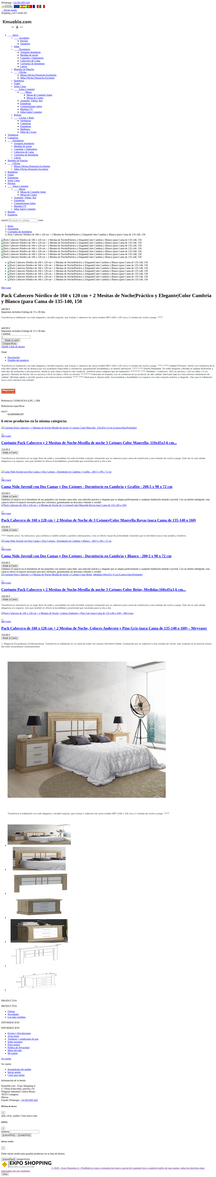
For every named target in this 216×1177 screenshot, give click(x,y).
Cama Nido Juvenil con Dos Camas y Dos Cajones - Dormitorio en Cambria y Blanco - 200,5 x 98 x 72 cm (86, 556)
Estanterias (25, 103)
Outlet (17, 83)
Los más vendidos (17, 1017)
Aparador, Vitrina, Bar (31, 100)
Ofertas (11, 1011)
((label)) (5, 1131)
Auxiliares (21, 38)
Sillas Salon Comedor (31, 112)
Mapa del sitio (15, 1050)
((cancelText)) (9, 1135)
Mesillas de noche (29, 55)
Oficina (20, 72)
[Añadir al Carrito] (2, 511)
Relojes (17, 115)
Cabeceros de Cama (30, 60)
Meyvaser (6, 287)
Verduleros (25, 120)
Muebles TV (26, 109)
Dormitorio (22, 49)
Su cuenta (6, 1058)
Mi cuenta (13, 1053)
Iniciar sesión (14, 1072)
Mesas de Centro (35, 97)
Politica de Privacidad (18, 1047)
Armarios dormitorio (30, 52)
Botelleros (19, 80)
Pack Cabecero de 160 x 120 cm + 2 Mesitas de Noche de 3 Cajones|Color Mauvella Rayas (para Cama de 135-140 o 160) (98, 520)
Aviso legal (13, 1036)
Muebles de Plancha (24, 69)
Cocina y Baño (24, 117)
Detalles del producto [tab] (18, 360)
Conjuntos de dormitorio (32, 63)
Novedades (13, 1014)
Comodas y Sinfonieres (31, 58)
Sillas (16, 46)
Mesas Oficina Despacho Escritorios (38, 75)
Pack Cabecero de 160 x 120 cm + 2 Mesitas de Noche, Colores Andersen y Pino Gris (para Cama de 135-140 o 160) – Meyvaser (104, 628)
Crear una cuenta (16, 1075)
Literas (23, 66)
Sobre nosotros (15, 1041)
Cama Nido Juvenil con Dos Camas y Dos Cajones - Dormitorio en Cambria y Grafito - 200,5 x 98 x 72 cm (86, 487)
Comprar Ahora (9, 343)
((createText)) (24, 1135)
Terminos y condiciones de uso (23, 1039)
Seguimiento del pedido (19, 1069)
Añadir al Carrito (10, 452)
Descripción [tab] (14, 357)
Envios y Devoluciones (19, 1033)
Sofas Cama (20, 86)
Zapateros (25, 43)
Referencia (7, 400)
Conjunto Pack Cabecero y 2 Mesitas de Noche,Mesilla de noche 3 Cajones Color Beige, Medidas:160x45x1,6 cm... (93, 589)
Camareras (25, 123)
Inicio (13, 35)
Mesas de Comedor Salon (39, 95)
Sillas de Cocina (28, 132)
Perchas (24, 40)
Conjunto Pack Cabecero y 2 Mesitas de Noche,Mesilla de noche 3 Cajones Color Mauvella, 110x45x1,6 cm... (89, 443)
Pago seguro (14, 1044)
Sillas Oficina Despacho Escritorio (37, 78)
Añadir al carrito (11, 340)
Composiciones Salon (31, 106)
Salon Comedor (24, 89)
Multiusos (25, 129)
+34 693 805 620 (21, 2)
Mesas (26, 92)
